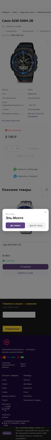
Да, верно (15, 225)
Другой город (36, 225)
